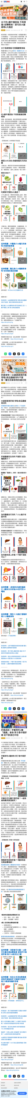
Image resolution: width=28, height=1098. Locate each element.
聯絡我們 (3, 1082)
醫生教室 (3, 738)
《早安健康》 (11, 1001)
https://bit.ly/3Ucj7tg (7, 322)
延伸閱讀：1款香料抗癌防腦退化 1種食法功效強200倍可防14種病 (13, 589)
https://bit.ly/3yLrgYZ (7, 346)
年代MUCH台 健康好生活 (15, 290)
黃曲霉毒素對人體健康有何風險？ (11, 865)
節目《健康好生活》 (19, 51)
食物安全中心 (20, 1001)
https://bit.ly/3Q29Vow (12, 1070)
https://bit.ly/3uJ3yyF (7, 333)
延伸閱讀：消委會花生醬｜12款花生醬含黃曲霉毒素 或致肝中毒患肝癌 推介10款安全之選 (14, 952)
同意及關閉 (22, 1093)
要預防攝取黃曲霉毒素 (8, 936)
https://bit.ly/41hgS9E (17, 339)
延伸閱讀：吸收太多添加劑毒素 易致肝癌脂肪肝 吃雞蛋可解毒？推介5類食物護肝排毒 (14, 979)
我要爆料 (16, 1088)
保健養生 (3, 30)
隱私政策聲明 (4, 1088)
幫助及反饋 (16, 1085)
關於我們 (3, 1085)
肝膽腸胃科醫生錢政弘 (8, 406)
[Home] (6, 1)
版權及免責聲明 (17, 1082)
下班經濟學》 (13, 636)
